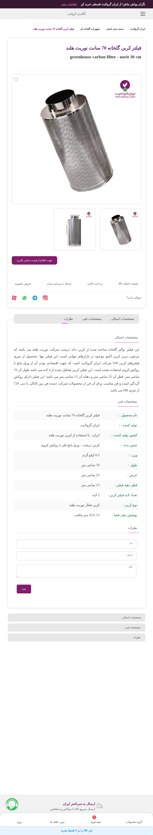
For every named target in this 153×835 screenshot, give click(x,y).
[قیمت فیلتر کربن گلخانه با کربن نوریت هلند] (74, 229)
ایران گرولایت (137, 28)
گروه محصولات (134, 821)
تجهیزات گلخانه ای (90, 28)
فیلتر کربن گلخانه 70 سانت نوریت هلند (53, 28)
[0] (98, 817)
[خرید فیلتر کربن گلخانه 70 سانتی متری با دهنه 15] (120, 229)
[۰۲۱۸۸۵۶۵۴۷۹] (10, 14)
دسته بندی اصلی (115, 28)
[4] (27, 63)
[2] (18, 63)
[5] (31, 63)
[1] (14, 63)
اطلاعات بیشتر (69, 4)
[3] (23, 63)
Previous (147, 806)
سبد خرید (96, 819)
